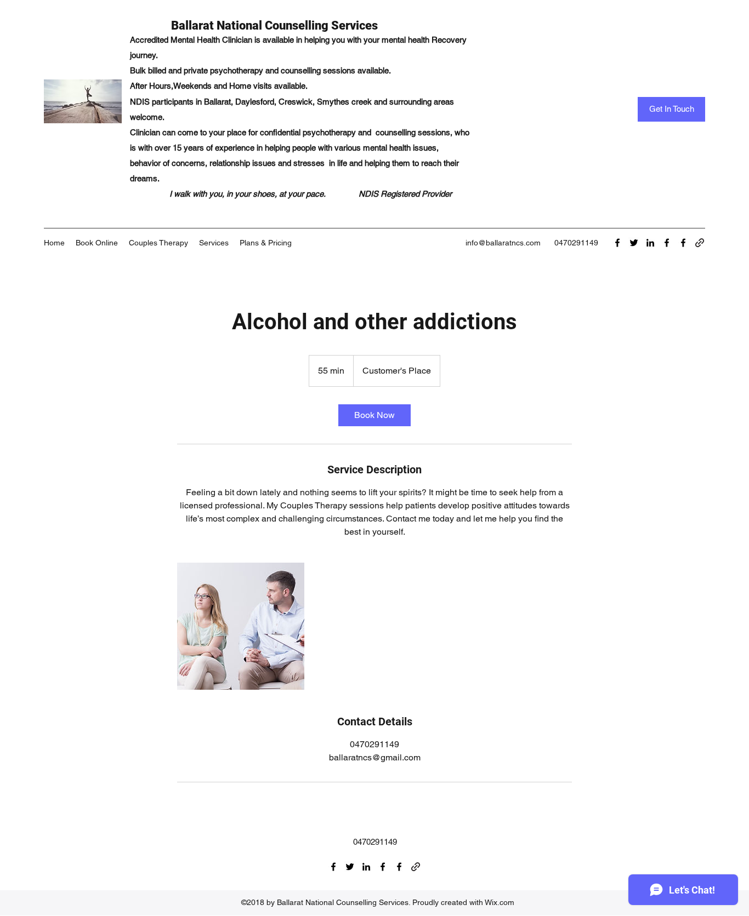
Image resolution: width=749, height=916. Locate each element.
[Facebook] (617, 242)
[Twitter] (633, 242)
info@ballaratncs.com (503, 242)
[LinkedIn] (650, 242)
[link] (374, 415)
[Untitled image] (240, 626)
